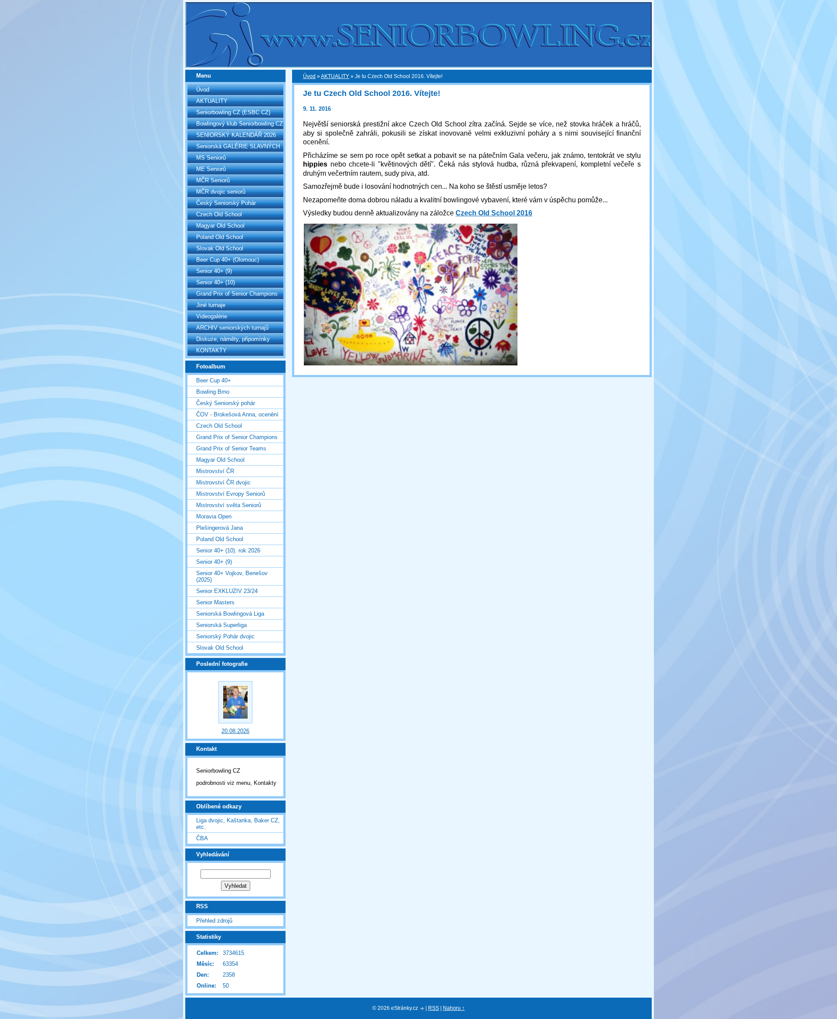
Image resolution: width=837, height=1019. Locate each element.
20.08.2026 (235, 731)
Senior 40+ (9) (214, 271)
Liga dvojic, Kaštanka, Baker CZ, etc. (238, 823)
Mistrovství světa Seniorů (228, 505)
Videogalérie (211, 316)
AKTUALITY (212, 101)
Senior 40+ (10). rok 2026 (228, 550)
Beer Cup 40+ (213, 380)
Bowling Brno (212, 392)
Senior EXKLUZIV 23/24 (227, 591)
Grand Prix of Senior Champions (237, 293)
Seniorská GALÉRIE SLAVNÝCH (238, 146)
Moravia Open (213, 516)
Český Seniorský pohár (225, 403)
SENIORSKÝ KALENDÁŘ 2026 (236, 135)
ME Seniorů (211, 169)
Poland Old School (219, 237)
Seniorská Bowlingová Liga (230, 613)
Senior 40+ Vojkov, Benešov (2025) (232, 576)
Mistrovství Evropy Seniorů (230, 494)
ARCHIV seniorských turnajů (232, 327)
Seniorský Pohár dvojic (225, 636)
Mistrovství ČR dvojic (223, 482)
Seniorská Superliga (221, 625)
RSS (433, 1008)
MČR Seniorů (213, 180)
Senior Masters (215, 602)
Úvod (202, 89)
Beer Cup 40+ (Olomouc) (227, 259)
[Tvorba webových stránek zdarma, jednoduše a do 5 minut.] (422, 1009)
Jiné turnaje (210, 305)
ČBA (202, 838)
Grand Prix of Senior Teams (231, 448)
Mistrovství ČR (215, 471)
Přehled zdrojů (214, 920)
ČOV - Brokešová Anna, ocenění (237, 414)
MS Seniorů (211, 157)
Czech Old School (219, 214)
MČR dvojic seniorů (220, 191)
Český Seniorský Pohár (226, 203)
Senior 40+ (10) (215, 282)
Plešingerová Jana (219, 528)
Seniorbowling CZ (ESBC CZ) (233, 112)
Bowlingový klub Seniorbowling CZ (239, 123)
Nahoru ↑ (454, 1008)
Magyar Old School (220, 225)
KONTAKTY (211, 350)
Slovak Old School (219, 248)
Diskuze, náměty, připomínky (233, 339)
